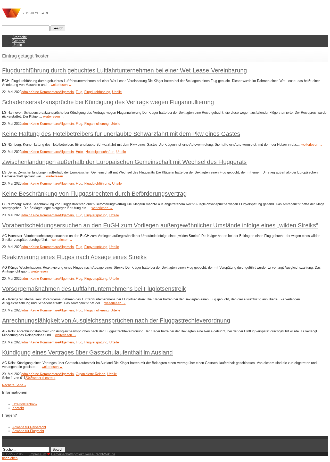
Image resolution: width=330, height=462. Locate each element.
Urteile (17, 45)
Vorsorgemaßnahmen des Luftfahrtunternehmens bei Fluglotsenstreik (94, 288)
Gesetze (18, 41)
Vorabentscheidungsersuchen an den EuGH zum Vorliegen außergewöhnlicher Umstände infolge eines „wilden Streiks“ (160, 225)
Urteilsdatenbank (24, 404)
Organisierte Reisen (90, 374)
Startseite (19, 37)
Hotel (80, 152)
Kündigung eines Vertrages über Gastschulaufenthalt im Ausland (87, 352)
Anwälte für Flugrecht (28, 431)
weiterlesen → (61, 85)
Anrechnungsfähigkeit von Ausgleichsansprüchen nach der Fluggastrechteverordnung (116, 320)
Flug (79, 92)
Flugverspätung (95, 215)
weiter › (37, 378)
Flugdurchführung (97, 92)
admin (25, 92)
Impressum (37, 454)
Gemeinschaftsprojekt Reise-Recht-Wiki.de (83, 454)
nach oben (10, 458)
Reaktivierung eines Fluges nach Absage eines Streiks (74, 257)
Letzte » (49, 378)
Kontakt (18, 408)
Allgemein (66, 92)
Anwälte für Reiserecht (29, 427)
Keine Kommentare (44, 92)
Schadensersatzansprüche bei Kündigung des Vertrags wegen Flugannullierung (108, 102)
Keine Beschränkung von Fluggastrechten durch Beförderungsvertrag (94, 193)
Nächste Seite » (14, 385)
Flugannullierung (96, 124)
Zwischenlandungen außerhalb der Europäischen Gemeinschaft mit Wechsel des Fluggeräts (124, 162)
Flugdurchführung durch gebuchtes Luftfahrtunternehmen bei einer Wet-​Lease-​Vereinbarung (124, 70)
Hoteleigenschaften (100, 152)
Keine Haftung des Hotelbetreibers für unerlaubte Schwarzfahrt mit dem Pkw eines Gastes (121, 133)
